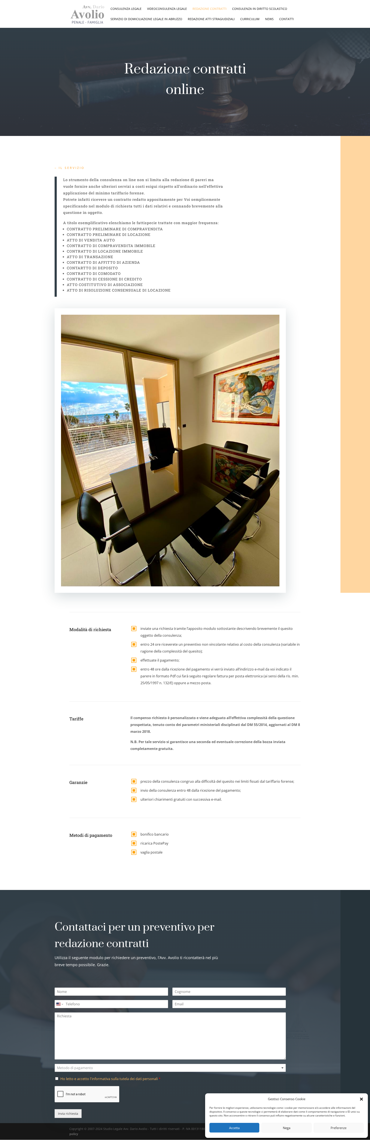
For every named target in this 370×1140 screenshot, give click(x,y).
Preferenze (338, 1128)
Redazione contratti (209, 9)
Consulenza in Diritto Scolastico (259, 9)
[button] (361, 1099)
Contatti (286, 19)
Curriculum (250, 19)
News (269, 19)
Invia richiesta (68, 1114)
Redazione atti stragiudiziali (211, 19)
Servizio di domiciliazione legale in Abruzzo (146, 19)
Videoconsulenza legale (167, 9)
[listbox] (170, 1068)
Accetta (234, 1128)
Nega (286, 1128)
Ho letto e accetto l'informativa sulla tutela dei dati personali (109, 1078)
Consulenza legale (126, 9)
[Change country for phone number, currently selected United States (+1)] (59, 1004)
